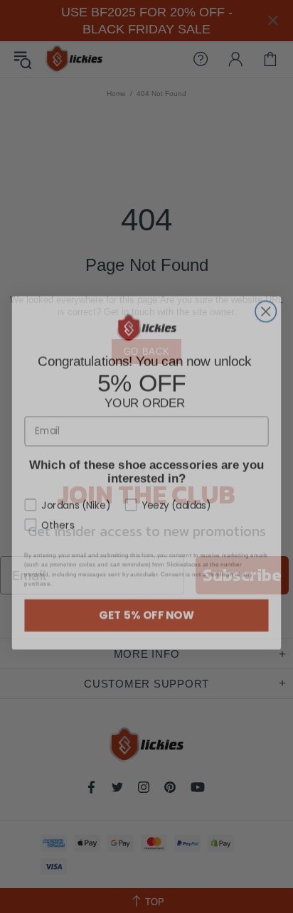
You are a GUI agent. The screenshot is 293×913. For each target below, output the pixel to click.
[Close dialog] (265, 295)
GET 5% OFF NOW (146, 599)
